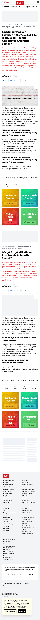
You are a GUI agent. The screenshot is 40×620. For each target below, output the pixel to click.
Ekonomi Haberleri (8, 484)
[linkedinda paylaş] (14, 80)
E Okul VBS (25, 498)
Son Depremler (7, 508)
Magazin (35, 7)
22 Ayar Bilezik (26, 513)
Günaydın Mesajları (9, 524)
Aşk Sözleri (6, 521)
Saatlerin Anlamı (8, 519)
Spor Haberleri (7, 491)
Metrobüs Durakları (27, 533)
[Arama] (2, 2)
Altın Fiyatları (7, 502)
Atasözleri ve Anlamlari (8, 25)
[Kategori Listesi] (38, 2)
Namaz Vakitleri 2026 (28, 489)
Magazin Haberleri (8, 489)
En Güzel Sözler (26, 531)
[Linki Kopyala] (25, 80)
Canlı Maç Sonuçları (28, 515)
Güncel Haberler (7, 487)
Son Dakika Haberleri (9, 480)
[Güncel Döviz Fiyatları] (29, 198)
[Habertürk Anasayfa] (20, 2)
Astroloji (5, 510)
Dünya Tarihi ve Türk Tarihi (28, 528)
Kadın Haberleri (7, 498)
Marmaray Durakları (9, 539)
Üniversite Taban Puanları (27, 522)
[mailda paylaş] (21, 80)
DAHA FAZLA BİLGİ (10, 611)
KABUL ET (22, 611)
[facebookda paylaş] (3, 80)
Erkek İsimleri (6, 541)
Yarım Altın (6, 530)
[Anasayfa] (6, 476)
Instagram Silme (8, 515)
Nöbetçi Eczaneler (27, 493)
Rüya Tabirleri (26, 525)
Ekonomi (14, 7)
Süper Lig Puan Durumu (29, 517)
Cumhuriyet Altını (27, 510)
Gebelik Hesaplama (9, 553)
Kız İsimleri (6, 544)
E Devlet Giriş (25, 500)
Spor (28, 7)
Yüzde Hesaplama (8, 559)
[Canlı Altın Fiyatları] (10, 198)
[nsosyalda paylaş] (10, 80)
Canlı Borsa (25, 487)
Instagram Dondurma (9, 513)
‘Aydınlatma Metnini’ (9, 608)
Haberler (5, 482)
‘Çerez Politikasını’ (22, 606)
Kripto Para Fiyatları (27, 484)
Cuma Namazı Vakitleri (29, 491)
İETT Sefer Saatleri (8, 551)
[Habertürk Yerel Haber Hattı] (29, 216)
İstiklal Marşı (25, 496)
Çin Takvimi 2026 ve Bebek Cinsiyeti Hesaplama (9, 547)
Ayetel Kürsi (6, 517)
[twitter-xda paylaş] (7, 80)
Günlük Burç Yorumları (28, 502)
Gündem (5, 7)
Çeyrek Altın (6, 528)
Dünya (22, 7)
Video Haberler (26, 519)
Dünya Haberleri (7, 493)
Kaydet (31, 574)
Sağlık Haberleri (7, 496)
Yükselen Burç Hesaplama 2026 (8, 556)
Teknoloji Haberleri (8, 500)
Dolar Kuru (25, 480)
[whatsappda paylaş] (18, 80)
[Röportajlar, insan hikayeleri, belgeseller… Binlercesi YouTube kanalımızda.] (10, 216)
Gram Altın (6, 526)
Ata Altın (24, 508)
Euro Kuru (25, 482)
